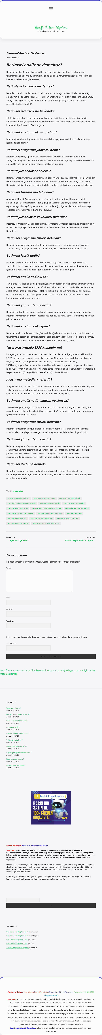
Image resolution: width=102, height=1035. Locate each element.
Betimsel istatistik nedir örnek (41, 518)
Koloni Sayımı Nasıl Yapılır (79, 540)
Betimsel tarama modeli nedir (68, 518)
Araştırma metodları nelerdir (18, 498)
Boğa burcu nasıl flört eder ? (16, 721)
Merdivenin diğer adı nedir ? (16, 746)
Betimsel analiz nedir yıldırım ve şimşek (46, 508)
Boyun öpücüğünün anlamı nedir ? (18, 753)
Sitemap (13, 673)
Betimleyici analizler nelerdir (69, 498)
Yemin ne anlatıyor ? (13, 708)
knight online (88, 670)
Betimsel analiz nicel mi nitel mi (76, 508)
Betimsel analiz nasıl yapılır (50, 503)
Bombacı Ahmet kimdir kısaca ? (17, 733)
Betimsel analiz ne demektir (74, 503)
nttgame (4, 673)
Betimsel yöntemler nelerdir (18, 523)
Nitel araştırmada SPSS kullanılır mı (46, 523)
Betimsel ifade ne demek (17, 518)
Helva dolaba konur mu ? (15, 765)
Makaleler (17, 491)
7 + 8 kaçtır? (11, 643)
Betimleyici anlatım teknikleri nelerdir (21, 503)
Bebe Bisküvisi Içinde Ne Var (16, 940)
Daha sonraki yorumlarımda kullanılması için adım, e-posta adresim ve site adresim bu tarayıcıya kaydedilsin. (46, 637)
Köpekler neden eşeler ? (15, 759)
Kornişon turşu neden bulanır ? (17, 714)
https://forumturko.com (12, 670)
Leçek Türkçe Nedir (18, 540)
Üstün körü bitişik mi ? (14, 740)
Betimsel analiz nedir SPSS (18, 508)
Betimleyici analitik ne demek (44, 498)
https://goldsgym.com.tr (69, 670)
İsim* (8, 597)
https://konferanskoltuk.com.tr (40, 670)
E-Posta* (9, 609)
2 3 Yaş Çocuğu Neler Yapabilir (17, 948)
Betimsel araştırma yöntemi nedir (50, 513)
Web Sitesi (10, 621)
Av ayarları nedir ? (13, 727)
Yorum (8, 568)
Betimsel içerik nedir (74, 513)
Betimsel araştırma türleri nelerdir (20, 513)
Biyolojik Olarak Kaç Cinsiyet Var (18, 932)
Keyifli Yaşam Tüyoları (51, 27)
